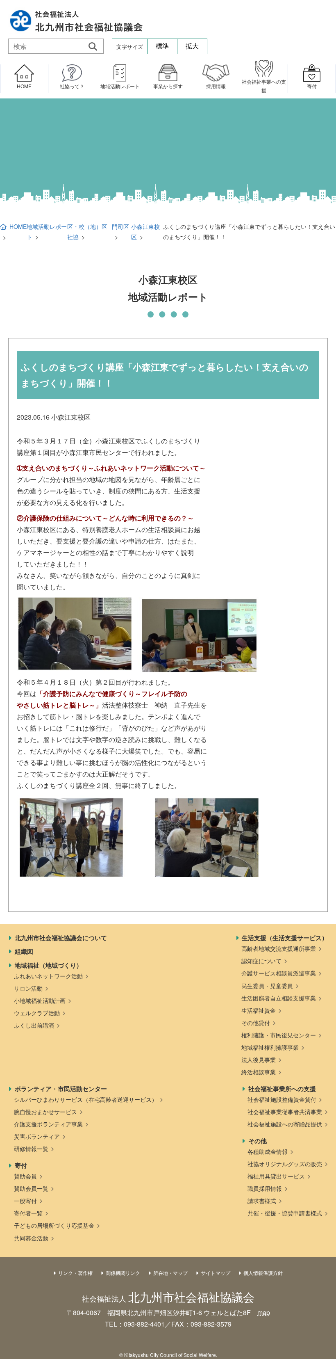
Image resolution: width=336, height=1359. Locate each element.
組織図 (24, 951)
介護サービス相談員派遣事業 (278, 973)
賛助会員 (25, 1176)
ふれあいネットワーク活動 (48, 976)
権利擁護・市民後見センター (278, 1035)
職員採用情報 (264, 1188)
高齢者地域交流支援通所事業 (278, 948)
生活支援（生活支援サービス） (285, 937)
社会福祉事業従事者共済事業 (284, 1112)
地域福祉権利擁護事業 (270, 1047)
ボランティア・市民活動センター (61, 1088)
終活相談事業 (258, 1072)
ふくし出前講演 (34, 1025)
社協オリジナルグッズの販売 (284, 1164)
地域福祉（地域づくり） (48, 965)
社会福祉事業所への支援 (282, 1088)
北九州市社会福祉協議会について (61, 937)
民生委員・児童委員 (267, 986)
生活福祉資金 (258, 1010)
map (263, 1312)
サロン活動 (28, 988)
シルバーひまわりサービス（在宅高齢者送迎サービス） (85, 1099)
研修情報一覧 (31, 1148)
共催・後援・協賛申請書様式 (284, 1213)
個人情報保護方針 (263, 1272)
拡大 (192, 46)
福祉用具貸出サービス (276, 1176)
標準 (162, 46)
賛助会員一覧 (31, 1188)
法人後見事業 (258, 1059)
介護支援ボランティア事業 (48, 1124)
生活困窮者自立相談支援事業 (278, 998)
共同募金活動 (31, 1238)
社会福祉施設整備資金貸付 (281, 1099)
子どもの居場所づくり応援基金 (54, 1225)
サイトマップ (215, 1272)
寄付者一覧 (28, 1213)
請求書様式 (261, 1201)
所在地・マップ (170, 1272)
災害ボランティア (37, 1136)
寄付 (21, 1165)
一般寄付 (25, 1201)
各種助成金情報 (267, 1151)
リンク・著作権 (75, 1272)
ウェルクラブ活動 (37, 1013)
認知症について (261, 961)
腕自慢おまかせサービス (45, 1112)
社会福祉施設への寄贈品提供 (284, 1124)
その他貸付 (255, 1023)
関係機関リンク (123, 1272)
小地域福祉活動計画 (40, 1000)
